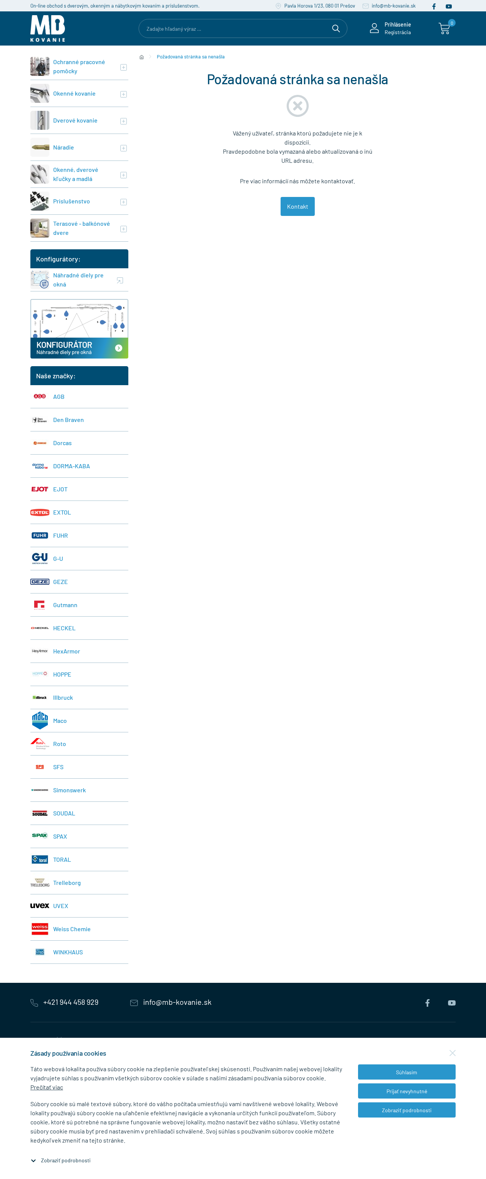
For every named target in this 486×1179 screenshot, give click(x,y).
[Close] (452, 1053)
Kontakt (297, 206)
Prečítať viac (46, 1087)
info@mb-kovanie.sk (393, 6)
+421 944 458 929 (71, 1001)
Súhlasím (406, 1072)
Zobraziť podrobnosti (66, 1160)
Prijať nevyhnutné (407, 1091)
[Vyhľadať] (336, 27)
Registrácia (398, 32)
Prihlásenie (398, 24)
